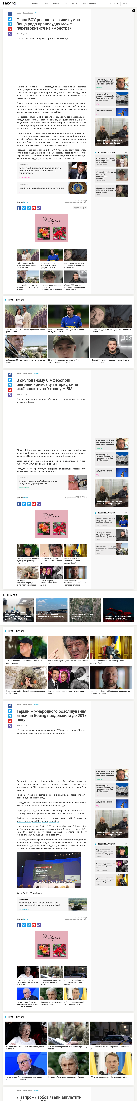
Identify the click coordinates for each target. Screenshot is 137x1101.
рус (127, 3)
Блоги (74, 4)
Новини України (27, 373)
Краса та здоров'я (89, 4)
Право (45, 4)
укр (124, 3)
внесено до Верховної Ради (36, 153)
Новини (35, 4)
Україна (56, 4)
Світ (65, 4)
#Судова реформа (80, 208)
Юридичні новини (28, 13)
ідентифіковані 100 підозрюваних (34, 787)
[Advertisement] (51, 62)
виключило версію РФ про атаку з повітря (38, 821)
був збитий (29, 832)
